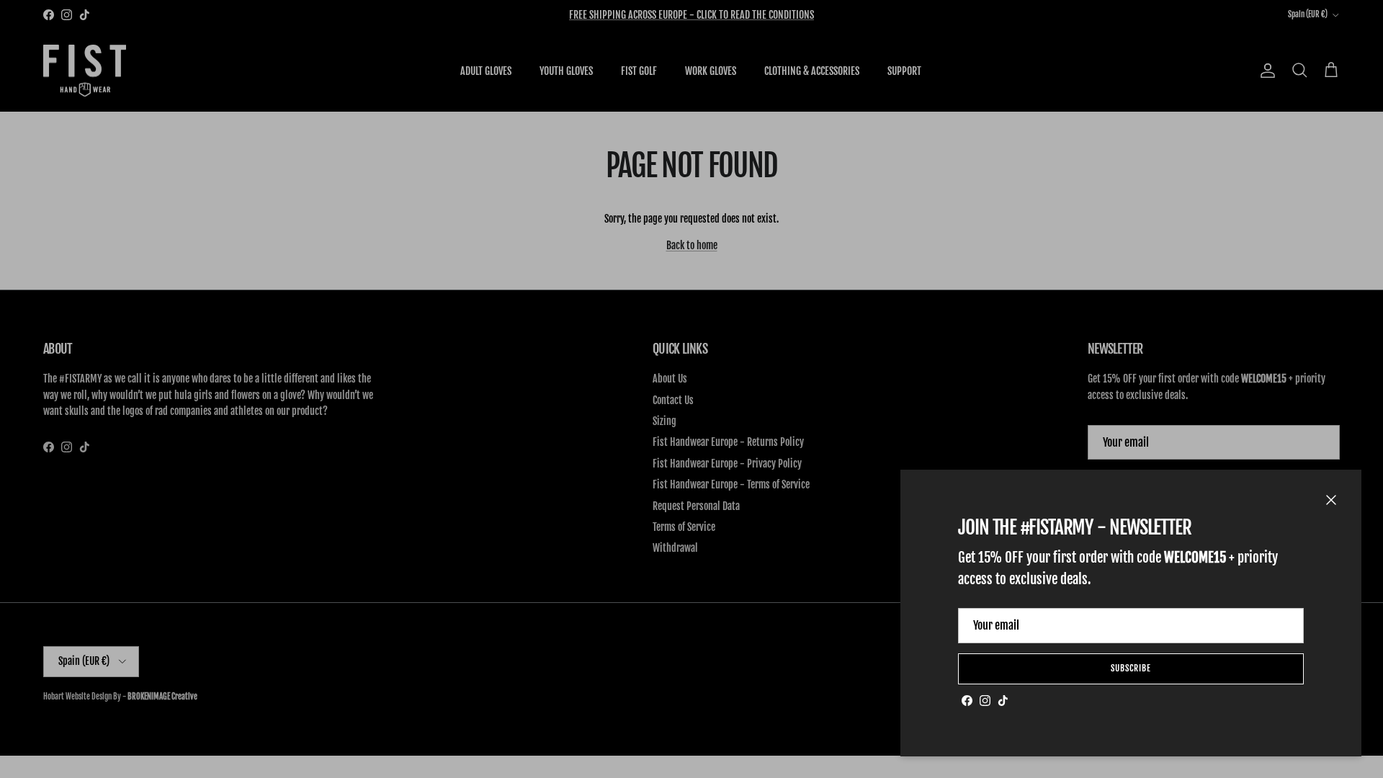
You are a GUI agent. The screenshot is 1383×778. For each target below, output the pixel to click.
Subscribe (1131, 668)
